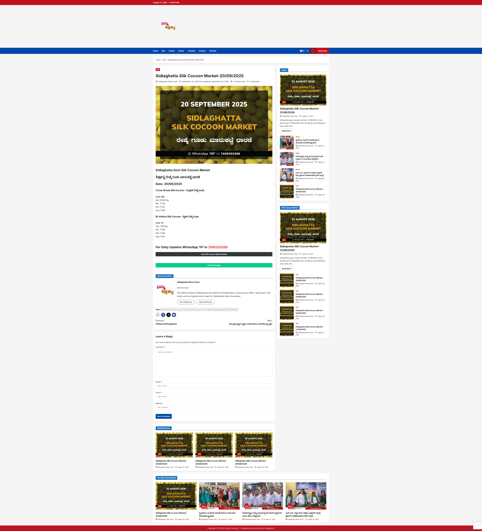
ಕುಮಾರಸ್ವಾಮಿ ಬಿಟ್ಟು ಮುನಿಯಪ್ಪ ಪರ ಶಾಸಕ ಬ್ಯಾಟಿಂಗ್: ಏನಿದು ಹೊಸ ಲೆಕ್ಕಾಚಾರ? (287, 159)
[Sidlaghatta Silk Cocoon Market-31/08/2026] (174, 445)
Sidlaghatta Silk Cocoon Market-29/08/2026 (287, 296)
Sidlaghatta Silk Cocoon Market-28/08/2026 (287, 313)
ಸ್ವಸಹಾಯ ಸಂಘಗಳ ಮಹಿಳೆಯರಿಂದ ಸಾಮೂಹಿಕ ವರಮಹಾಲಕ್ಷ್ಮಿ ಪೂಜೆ (287, 142)
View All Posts (205, 302)
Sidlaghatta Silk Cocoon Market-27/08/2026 (287, 329)
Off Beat (212, 51)
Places (181, 51)
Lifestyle (191, 51)
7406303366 (218, 247)
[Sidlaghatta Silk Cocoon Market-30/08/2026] (214, 445)
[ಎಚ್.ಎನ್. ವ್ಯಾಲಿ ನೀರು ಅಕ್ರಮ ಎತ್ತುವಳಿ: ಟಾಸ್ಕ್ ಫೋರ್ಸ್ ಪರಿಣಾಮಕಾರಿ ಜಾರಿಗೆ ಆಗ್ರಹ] (306, 496)
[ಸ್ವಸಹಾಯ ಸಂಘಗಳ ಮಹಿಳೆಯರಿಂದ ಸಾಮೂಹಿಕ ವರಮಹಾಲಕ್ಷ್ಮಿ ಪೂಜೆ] (219, 496)
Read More (287, 131)
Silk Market (233, 309)
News (155, 51)
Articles (202, 51)
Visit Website (186, 302)
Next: (250, 322)
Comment (160, 347)
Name (159, 382)
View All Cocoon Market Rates (214, 254)
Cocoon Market (189, 309)
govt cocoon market (204, 309)
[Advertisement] (277, 26)
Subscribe (322, 51)
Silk (163, 51)
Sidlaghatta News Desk (167, 81)
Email (159, 392)
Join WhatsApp (214, 265)
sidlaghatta (218, 309)
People (172, 51)
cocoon (179, 309)
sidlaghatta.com (247, 528)
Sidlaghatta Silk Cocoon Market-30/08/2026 (287, 191)
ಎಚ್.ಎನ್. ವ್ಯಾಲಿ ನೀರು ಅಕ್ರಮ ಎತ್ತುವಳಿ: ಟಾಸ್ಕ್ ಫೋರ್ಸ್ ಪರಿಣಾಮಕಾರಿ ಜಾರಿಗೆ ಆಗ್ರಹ (287, 175)
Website (159, 403)
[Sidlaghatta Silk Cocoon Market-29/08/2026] (253, 445)
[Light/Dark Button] (302, 51)
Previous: (166, 322)
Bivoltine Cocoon (167, 309)
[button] (307, 50)
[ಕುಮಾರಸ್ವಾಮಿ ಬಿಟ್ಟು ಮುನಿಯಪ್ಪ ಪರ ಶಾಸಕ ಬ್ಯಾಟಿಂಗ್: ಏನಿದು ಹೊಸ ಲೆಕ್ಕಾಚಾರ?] (262, 496)
